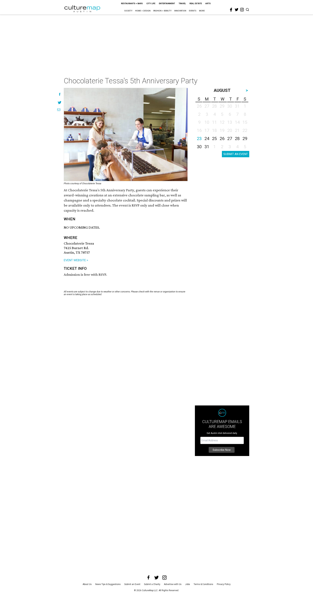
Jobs (187, 584)
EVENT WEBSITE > (76, 260)
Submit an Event (132, 584)
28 (237, 138)
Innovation (180, 11)
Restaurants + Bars (132, 3)
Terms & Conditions (203, 584)
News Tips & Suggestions (108, 584)
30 (199, 146)
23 (199, 138)
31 (207, 146)
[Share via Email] (59, 109)
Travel (182, 3)
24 (207, 138)
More (202, 11)
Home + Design (143, 11)
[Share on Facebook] (60, 94)
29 (245, 138)
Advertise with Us (172, 584)
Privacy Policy (224, 584)
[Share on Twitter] (60, 102)
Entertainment (167, 3)
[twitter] (236, 9)
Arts (208, 3)
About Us (87, 584)
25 (214, 138)
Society (128, 11)
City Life (150, 3)
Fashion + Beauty (162, 11)
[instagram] (242, 9)
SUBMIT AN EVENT (235, 154)
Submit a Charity (152, 584)
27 (229, 138)
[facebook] (231, 10)
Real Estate (195, 3)
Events (192, 11)
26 (222, 138)
